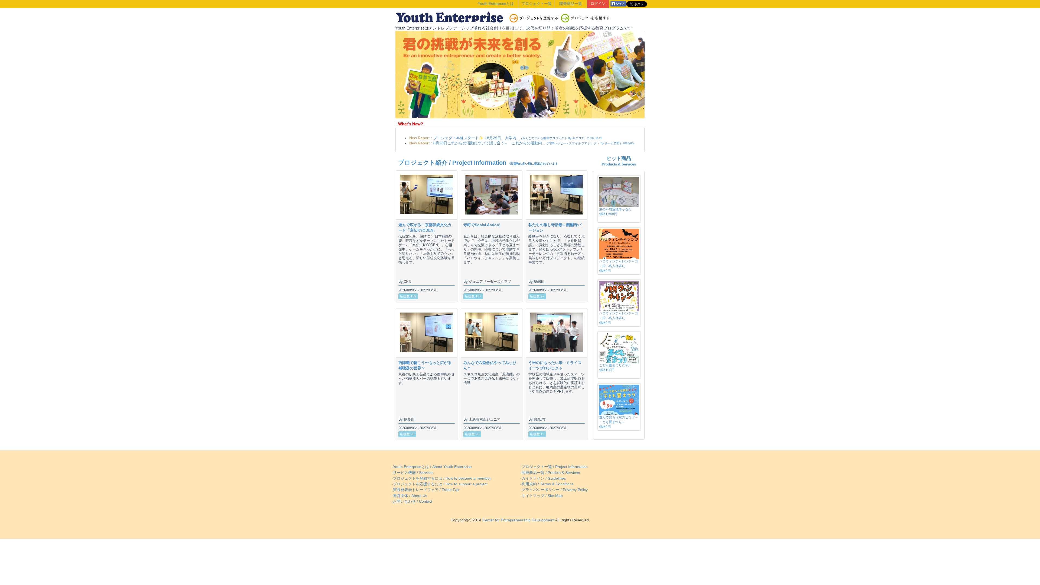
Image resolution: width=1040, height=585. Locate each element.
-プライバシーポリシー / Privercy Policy (554, 490)
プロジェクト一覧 (536, 4)
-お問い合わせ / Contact (412, 501)
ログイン (598, 4)
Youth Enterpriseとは (496, 4)
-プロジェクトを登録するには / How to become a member (441, 478)
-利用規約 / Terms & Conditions (547, 484)
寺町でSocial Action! (481, 225)
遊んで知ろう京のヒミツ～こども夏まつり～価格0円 (618, 421)
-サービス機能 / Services (413, 473)
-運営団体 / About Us (409, 496)
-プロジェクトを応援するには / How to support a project (439, 484)
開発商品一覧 (570, 4)
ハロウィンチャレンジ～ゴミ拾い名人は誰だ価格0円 (618, 265)
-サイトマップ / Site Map (541, 496)
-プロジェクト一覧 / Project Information (554, 467)
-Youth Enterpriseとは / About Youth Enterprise (432, 467)
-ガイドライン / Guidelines (543, 478)
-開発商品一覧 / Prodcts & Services (550, 473)
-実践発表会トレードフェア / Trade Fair (426, 490)
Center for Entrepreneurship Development (517, 520)
